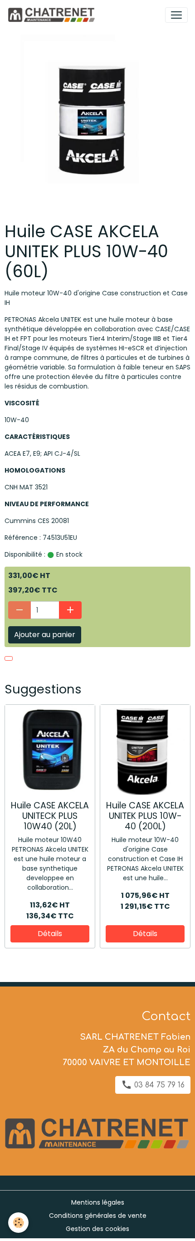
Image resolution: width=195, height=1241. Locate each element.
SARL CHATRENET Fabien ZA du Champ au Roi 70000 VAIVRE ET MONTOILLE (126, 1049)
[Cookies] (18, 1222)
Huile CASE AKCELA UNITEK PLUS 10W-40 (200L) (145, 815)
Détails (50, 933)
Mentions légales (97, 1202)
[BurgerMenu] (176, 15)
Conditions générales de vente (97, 1215)
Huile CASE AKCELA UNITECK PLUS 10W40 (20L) (50, 815)
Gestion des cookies (97, 1228)
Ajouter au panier (44, 634)
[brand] (52, 15)
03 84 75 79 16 (158, 1085)
